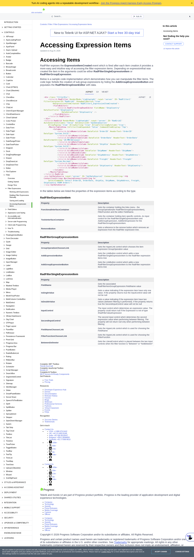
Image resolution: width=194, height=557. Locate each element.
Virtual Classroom (52, 408)
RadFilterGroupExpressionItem (59, 237)
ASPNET (89, 92)
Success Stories (51, 420)
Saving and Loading (17, 201)
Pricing (47, 382)
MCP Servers (45, 374)
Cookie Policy (106, 552)
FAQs (47, 412)
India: (58, 435)
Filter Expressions (61, 24)
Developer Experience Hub (55, 390)
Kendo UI (44, 370)
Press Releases (51, 508)
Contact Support (173, 44)
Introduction (11, 22)
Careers (48, 512)
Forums (48, 398)
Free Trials (49, 380)
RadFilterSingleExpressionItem (59, 274)
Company (48, 502)
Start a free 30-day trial (123, 33)
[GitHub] (50, 458)
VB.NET (105, 92)
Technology (49, 504)
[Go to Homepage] (44, 12)
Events (47, 410)
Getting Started (13, 182)
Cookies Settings (182, 552)
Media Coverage (51, 510)
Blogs (47, 400)
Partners (48, 406)
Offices (47, 514)
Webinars (48, 402)
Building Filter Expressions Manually (19, 196)
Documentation (51, 394)
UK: (58, 433)
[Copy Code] (150, 97)
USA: (58, 431)
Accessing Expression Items (18, 205)
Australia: (60, 439)
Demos (47, 392)
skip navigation (36, 12)
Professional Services (53, 404)
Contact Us (49, 429)
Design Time (12, 185)
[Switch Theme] (190, 16)
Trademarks (120, 542)
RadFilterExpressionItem (55, 197)
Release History (51, 396)
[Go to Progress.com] (47, 491)
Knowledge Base (12, 533)
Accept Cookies (161, 552)
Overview (11, 178)
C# (97, 92)
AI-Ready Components (60, 374)
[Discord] (50, 460)
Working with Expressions (19, 192)
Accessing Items (60, 60)
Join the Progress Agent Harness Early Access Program (131, 3)
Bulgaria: (59, 437)
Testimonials (50, 422)
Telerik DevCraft (46, 366)
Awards (48, 506)
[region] (97, 551)
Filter (50, 24)
